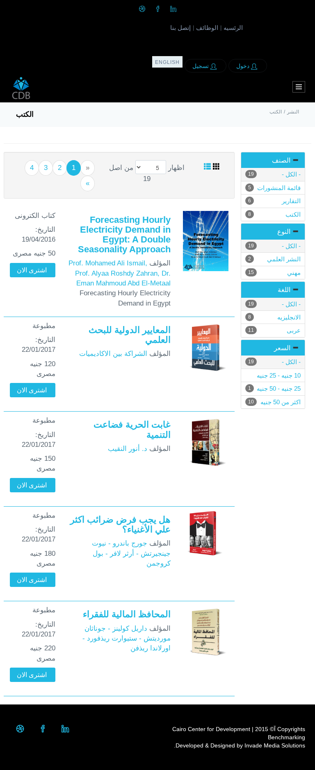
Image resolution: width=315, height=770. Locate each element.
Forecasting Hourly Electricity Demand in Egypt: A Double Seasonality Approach (124, 235)
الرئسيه (233, 27)
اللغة (284, 289)
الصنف (281, 160)
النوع (283, 231)
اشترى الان (32, 270)
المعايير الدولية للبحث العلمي (130, 335)
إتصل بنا (180, 27)
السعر (282, 347)
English (167, 62)
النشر (293, 112)
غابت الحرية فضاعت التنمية (132, 429)
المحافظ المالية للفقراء (127, 614)
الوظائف (207, 27)
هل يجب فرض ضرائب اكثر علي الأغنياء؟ (120, 524)
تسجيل (201, 66)
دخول (243, 66)
